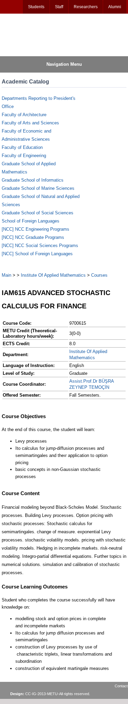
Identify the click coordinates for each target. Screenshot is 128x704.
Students (36, 6)
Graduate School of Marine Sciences (38, 188)
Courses (99, 275)
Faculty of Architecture (24, 114)
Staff (59, 6)
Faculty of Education (22, 147)
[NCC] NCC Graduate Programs (33, 237)
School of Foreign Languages (30, 221)
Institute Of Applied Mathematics (53, 275)
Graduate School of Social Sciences (37, 212)
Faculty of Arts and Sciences (30, 122)
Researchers (86, 6)
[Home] (34, 34)
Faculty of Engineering (24, 155)
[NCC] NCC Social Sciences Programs (40, 245)
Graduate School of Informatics (32, 180)
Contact (121, 686)
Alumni (114, 6)
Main (6, 275)
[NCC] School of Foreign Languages (37, 253)
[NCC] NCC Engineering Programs (35, 229)
